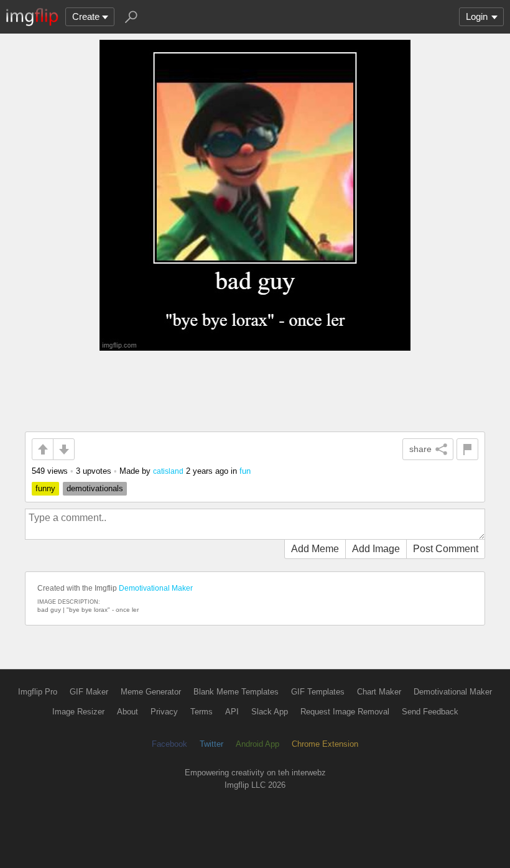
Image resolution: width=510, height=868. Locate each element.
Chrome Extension (325, 744)
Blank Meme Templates (236, 691)
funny (45, 488)
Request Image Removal (344, 711)
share (420, 449)
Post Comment (445, 548)
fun (245, 471)
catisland (168, 471)
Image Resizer (78, 711)
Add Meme (315, 548)
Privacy (164, 711)
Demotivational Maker (156, 588)
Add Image (376, 548)
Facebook (169, 744)
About (127, 711)
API (232, 711)
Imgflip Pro (37, 691)
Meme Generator (151, 691)
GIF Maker (89, 691)
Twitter (211, 744)
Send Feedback (430, 711)
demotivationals (95, 488)
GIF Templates (318, 691)
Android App (257, 744)
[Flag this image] (467, 449)
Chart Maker (379, 691)
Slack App (269, 711)
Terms (201, 711)
